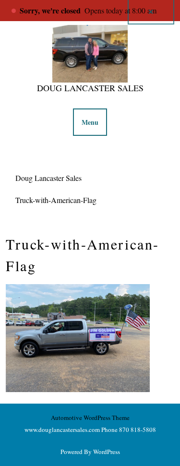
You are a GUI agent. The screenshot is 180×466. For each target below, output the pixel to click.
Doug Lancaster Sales (90, 88)
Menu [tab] (90, 122)
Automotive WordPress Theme (90, 417)
